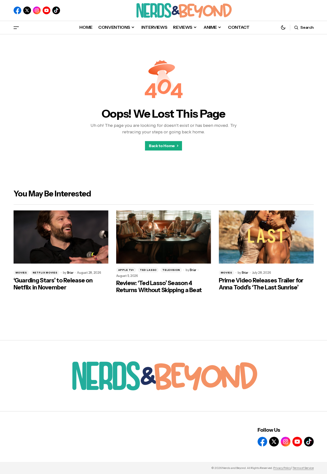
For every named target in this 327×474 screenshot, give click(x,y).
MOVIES (21, 272)
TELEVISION (171, 270)
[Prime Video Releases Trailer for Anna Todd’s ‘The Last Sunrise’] (266, 237)
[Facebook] (17, 10)
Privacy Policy (282, 468)
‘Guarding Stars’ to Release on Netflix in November (53, 284)
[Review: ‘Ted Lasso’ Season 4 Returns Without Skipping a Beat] (163, 237)
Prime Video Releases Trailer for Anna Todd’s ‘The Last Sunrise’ (261, 284)
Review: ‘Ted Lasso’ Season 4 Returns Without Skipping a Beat (159, 287)
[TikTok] (56, 10)
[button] (16, 27)
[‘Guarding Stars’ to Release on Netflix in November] (61, 237)
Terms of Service (303, 468)
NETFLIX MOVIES (45, 272)
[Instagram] (37, 10)
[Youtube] (46, 10)
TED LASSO (148, 270)
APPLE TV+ (126, 270)
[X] (27, 10)
